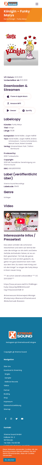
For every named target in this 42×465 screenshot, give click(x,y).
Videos (6, 385)
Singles (7, 374)
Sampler (8, 378)
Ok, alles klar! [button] (9, 460)
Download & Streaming (13, 370)
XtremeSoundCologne (26, 342)
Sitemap (7, 409)
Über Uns (7, 366)
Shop (6, 398)
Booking (7, 394)
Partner (7, 390)
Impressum (8, 401)
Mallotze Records (11, 382)
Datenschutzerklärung (12, 405)
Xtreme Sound (21, 352)
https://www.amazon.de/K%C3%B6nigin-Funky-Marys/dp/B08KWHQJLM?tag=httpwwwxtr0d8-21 (21, 287)
